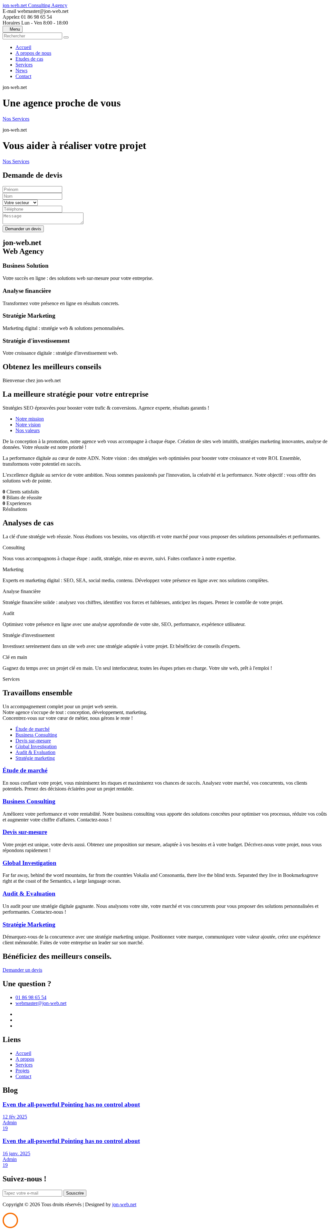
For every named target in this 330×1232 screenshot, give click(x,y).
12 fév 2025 (15, 1116)
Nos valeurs (27, 430)
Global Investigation (36, 746)
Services (24, 64)
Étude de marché (32, 729)
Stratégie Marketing (29, 924)
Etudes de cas (29, 59)
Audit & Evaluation (35, 752)
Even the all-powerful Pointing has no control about (71, 1104)
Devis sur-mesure (33, 740)
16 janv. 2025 (16, 1153)
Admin (10, 1122)
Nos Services (16, 119)
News (21, 70)
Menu (14, 29)
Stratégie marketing (35, 758)
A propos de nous (33, 53)
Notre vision (28, 424)
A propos (24, 1059)
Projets (22, 1070)
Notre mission (29, 419)
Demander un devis (22, 970)
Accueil (23, 47)
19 (5, 1128)
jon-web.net (35, 5)
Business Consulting (36, 735)
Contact (23, 76)
